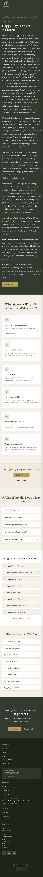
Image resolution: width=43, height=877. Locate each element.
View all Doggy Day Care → (21, 618)
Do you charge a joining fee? (15, 517)
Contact (4, 752)
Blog (3, 756)
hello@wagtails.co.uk (8, 836)
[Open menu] (39, 4)
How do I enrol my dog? (13, 539)
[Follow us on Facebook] (9, 853)
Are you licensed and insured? (15, 532)
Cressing (5, 812)
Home (4, 17)
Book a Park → (21, 869)
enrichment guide (9, 212)
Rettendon (5, 816)
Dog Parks (5, 790)
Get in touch (21, 480)
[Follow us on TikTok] (14, 853)
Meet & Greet (14, 729)
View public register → (10, 776)
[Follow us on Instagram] (4, 853)
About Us (5, 749)
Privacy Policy (7, 760)
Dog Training (6, 794)
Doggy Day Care (12, 17)
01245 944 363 (6, 831)
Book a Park (28, 729)
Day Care (5, 787)
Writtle (4, 820)
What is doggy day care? (14, 510)
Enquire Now (8, 284)
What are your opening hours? (16, 525)
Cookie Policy (6, 763)
